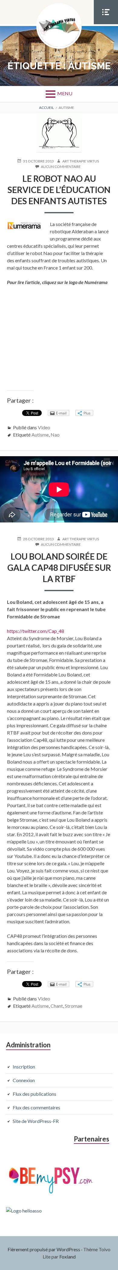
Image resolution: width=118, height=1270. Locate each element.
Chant (57, 1006)
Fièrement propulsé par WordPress (44, 1249)
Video (44, 427)
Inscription (24, 1066)
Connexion (24, 1080)
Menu (64, 93)
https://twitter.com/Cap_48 (35, 631)
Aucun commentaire (61, 166)
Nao (55, 434)
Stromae (73, 1006)
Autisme (40, 434)
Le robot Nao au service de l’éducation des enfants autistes (59, 189)
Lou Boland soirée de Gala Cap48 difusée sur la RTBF (59, 567)
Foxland (67, 1256)
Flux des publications (34, 1094)
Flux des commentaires (36, 1107)
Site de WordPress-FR (36, 1121)
